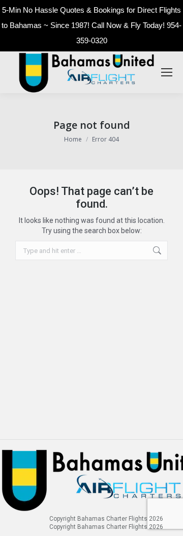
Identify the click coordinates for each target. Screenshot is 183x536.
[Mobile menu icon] (167, 72)
